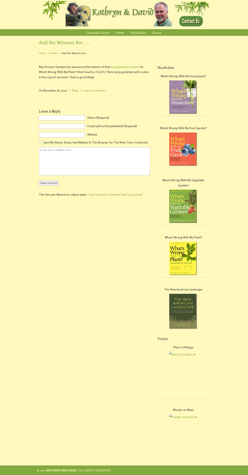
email (112, 126)
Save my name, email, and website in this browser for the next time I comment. (96, 142)
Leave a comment (94, 90)
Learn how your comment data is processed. (115, 194)
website (92, 134)
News (54, 53)
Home (42, 53)
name (98, 117)
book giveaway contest (125, 67)
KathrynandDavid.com (106, 13)
